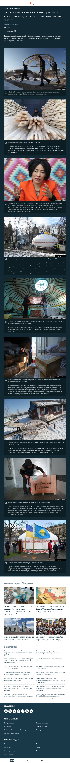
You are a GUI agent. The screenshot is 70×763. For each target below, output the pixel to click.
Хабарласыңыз (9, 723)
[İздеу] (57, 760)
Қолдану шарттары (42, 723)
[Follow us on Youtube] (14, 711)
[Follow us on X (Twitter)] (10, 711)
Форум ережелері (41, 726)
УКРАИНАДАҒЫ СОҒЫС (12, 8)
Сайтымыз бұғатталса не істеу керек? (16, 730)
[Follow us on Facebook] (6, 711)
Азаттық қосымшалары (11, 733)
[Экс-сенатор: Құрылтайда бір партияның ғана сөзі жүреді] (51, 626)
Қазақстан (7, 747)
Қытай (38, 747)
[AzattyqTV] (42, 760)
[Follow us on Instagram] (18, 711)
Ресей (38, 744)
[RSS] (27, 711)
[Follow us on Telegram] (23, 711)
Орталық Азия (8, 754)
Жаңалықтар (8, 744)
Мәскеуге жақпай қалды (46, 327)
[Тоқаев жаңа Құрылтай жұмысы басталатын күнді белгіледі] (19, 626)
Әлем (37, 751)
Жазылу (38, 730)
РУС (27, 760)
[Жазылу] (31, 711)
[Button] (7, 28)
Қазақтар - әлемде (10, 751)
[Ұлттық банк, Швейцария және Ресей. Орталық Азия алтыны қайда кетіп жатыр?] (51, 595)
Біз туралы (7, 726)
